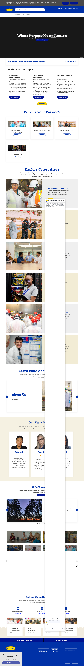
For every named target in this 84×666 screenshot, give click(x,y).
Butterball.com (70, 650)
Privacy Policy (67, 663)
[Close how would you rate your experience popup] (21, 653)
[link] (9, 10)
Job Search (68, 646)
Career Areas (55, 646)
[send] (62, 628)
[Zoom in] (77, 560)
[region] (55, 415)
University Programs (54, 648)
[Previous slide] (7, 397)
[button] (43, 9)
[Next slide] (77, 397)
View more (42, 103)
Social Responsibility (42, 651)
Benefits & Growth (43, 648)
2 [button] (39, 523)
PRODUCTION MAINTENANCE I (14, 76)
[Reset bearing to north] (77, 564)
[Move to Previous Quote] (7, 510)
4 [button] (42, 523)
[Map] (42, 573)
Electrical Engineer (64, 75)
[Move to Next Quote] (77, 510)
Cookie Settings (30, 3)
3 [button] (41, 523)
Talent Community (71, 648)
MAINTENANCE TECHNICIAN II (38, 76)
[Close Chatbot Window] (63, 200)
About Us (40, 646)
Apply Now (14, 97)
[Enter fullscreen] (77, 566)
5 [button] (44, 523)
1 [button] (37, 523)
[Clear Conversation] (59, 200)
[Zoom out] (77, 562)
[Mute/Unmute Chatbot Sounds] (61, 200)
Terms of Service (75, 663)
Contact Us (54, 651)
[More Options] (47, 628)
